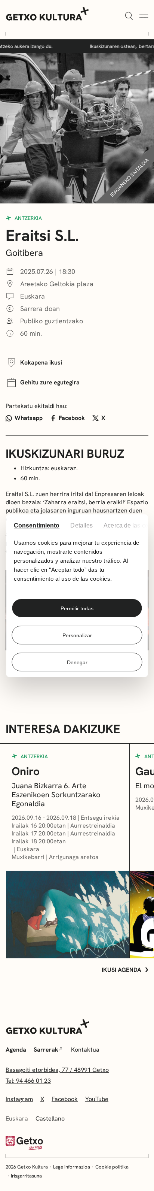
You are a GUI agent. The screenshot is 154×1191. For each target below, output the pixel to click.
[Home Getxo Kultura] (48, 13)
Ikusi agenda (121, 970)
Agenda (16, 1050)
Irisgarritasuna (26, 1176)
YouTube (96, 1099)
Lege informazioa (71, 1167)
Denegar (77, 662)
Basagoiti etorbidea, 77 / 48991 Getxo (57, 1070)
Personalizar (77, 635)
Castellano (50, 1118)
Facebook (72, 418)
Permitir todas (77, 608)
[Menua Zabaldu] (143, 16)
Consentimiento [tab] (36, 525)
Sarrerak (46, 1050)
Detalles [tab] (82, 525)
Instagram (19, 1099)
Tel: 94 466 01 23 (28, 1081)
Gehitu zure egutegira (50, 382)
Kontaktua (85, 1050)
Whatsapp (29, 418)
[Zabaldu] (128, 16)
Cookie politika (112, 1167)
